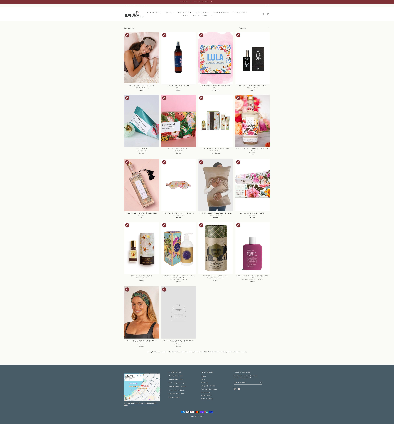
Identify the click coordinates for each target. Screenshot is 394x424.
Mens (195, 15)
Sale (184, 15)
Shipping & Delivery (208, 386)
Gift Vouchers (239, 12)
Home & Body (220, 12)
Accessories (202, 12)
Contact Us (143, 5)
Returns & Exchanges (209, 389)
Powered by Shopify (197, 416)
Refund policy (206, 392)
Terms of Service (207, 398)
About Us (204, 382)
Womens (168, 12)
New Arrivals (154, 12)
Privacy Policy (206, 395)
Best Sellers (185, 12)
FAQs (203, 379)
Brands (207, 15)
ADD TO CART (142, 82)
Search (203, 376)
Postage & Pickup (130, 5)
